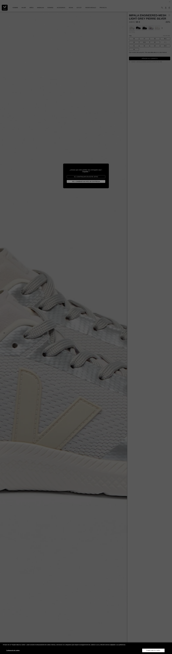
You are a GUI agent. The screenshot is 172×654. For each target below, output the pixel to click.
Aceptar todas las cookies (153, 650)
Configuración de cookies (13, 650)
